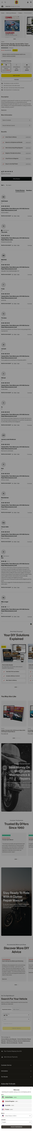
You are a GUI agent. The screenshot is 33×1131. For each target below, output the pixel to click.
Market (2, 1113)
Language (3, 1119)
